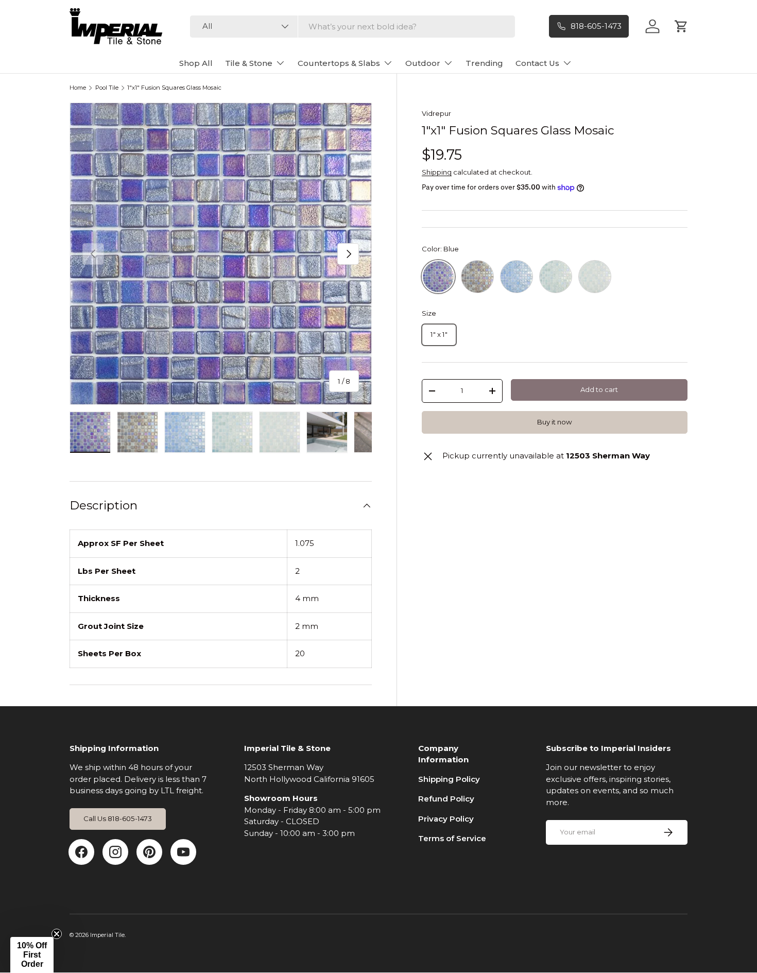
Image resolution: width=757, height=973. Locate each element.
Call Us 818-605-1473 (117, 818)
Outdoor (422, 63)
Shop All (196, 63)
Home (78, 88)
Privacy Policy (446, 819)
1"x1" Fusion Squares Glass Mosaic (174, 88)
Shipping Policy (449, 779)
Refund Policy (446, 799)
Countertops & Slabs (339, 63)
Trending (484, 63)
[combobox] (352, 26)
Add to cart (599, 389)
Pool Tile (106, 88)
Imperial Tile (107, 934)
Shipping (437, 172)
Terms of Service (452, 838)
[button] (32, 955)
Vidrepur (436, 113)
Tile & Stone (248, 63)
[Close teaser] (56, 934)
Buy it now (554, 422)
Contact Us (537, 63)
